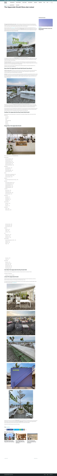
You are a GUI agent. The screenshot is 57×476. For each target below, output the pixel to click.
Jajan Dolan (5, 2)
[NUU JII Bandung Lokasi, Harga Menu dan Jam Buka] (9, 436)
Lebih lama (35, 458)
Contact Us (8, 0)
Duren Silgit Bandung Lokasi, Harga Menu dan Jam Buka (20, 441)
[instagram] (52, 0)
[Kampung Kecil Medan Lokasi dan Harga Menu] (46, 22)
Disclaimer (16, 0)
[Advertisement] (21, 16)
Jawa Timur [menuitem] (24, 2)
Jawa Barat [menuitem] (30, 2)
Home (45, 474)
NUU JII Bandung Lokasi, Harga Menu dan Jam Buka (9, 441)
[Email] (24, 429)
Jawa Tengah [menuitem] (18, 2)
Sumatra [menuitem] (40, 2)
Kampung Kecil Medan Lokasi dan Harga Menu (45, 29)
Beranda (5, 5)
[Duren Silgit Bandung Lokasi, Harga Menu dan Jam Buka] (21, 436)
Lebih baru (6, 458)
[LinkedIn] (22, 429)
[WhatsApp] (20, 429)
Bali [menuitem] (44, 2)
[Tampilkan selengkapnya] (26, 429)
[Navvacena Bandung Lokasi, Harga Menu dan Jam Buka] (32, 436)
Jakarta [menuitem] (35, 2)
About (5, 0)
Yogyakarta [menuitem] (12, 2)
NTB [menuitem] (47, 2)
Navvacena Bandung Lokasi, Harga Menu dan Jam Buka (31, 441)
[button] (50, 2)
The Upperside (14, 282)
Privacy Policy (12, 0)
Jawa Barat (9, 5)
